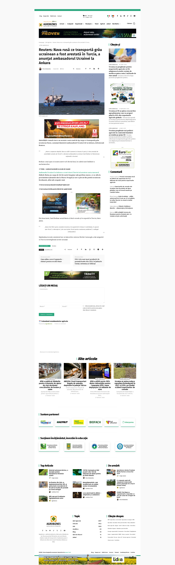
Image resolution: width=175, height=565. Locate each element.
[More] (98, 69)
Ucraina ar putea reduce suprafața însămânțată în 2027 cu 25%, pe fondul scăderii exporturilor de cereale (124, 385)
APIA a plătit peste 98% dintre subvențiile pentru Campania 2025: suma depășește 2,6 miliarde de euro (100, 385)
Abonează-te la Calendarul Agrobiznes (49, 352)
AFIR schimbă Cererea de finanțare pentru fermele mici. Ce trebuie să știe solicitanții (121, 214)
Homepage (41, 42)
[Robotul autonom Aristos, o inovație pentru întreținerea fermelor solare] (43, 472)
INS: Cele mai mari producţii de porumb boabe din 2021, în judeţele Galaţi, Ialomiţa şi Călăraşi (88, 261)
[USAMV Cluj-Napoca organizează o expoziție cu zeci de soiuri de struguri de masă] (111, 494)
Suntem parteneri (49, 414)
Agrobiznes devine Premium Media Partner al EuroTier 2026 (126, 471)
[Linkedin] (120, 16)
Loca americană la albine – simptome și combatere (92, 494)
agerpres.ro (48, 249)
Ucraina (54, 246)
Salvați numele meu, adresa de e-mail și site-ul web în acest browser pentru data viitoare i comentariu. (93, 308)
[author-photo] (50, 478)
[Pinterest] (90, 69)
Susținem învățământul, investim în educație (64, 438)
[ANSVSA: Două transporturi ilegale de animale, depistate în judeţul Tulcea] (75, 371)
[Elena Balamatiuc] (40, 69)
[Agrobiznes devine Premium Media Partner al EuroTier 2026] (111, 472)
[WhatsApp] (131, 16)
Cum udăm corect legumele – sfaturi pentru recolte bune (52, 260)
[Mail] (124, 16)
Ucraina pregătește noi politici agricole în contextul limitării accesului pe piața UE (121, 133)
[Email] (94, 249)
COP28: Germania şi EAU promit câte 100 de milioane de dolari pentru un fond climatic (92, 472)
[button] (131, 23)
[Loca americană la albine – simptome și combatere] (77, 495)
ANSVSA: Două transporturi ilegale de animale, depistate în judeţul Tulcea (75, 383)
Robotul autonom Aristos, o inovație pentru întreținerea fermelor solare (58, 472)
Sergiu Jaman (55, 478)
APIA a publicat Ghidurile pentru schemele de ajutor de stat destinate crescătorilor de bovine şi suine (50, 385)
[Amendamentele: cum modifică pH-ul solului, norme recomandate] (77, 484)
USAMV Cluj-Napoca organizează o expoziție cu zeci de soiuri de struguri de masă (126, 494)
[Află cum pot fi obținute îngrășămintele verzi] (43, 498)
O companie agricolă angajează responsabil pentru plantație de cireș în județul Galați (126, 483)
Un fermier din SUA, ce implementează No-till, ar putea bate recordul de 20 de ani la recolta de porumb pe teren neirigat (58, 486)
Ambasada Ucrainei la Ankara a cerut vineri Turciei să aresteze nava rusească (69, 172)
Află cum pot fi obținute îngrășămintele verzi (57, 497)
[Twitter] (57, 530)
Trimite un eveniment (60, 323)
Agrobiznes (54, 500)
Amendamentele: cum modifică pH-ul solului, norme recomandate (90, 484)
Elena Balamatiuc (46, 68)
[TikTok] (127, 16)
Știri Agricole (48, 42)
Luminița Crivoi (55, 492)
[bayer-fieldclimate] (87, 33)
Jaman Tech (68, 552)
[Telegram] (98, 249)
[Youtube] (134, 16)
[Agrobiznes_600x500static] (54, 203)
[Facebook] (117, 16)
